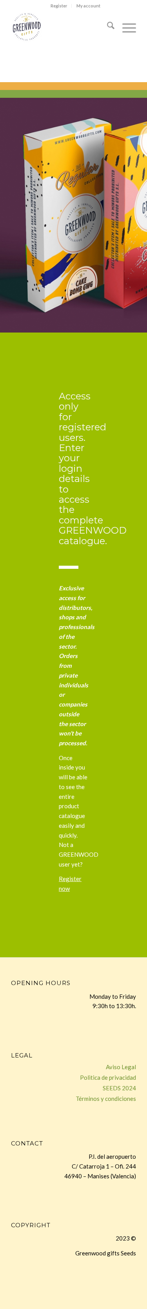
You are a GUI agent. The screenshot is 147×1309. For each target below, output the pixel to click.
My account (88, 5)
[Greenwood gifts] (61, 27)
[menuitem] (59, 6)
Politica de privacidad (108, 1077)
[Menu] (125, 27)
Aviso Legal (121, 1066)
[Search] (106, 27)
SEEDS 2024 (119, 1087)
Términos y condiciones (106, 1098)
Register (59, 5)
